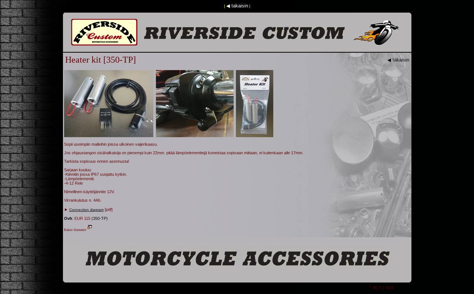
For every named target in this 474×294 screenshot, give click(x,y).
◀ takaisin (237, 6)
